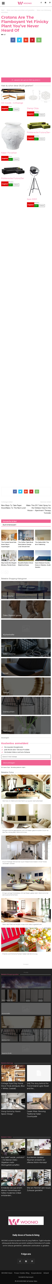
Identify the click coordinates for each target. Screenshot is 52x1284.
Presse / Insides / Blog (21, 1273)
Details (16, 109)
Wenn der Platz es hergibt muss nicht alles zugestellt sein (22, 924)
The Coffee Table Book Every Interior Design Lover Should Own (25, 544)
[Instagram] (45, 2)
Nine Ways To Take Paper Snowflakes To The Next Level (13, 506)
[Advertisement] (26, 60)
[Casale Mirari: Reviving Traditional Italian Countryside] (39, 1101)
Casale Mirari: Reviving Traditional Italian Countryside (36, 1114)
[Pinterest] (50, 2)
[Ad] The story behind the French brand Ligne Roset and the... (38, 1086)
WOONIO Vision (6, 1273)
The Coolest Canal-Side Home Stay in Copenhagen (8, 544)
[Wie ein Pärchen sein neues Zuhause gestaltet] (39, 1177)
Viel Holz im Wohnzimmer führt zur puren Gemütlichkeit (22, 801)
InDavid (46, 1273)
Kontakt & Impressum (26, 1277)
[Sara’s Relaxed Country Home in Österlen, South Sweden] (43, 555)
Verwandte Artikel (10, 521)
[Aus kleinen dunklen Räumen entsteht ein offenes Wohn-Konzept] (39, 1147)
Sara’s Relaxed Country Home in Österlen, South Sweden (43, 565)
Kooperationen (36, 1273)
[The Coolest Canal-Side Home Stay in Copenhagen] (9, 535)
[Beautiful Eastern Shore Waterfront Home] (26, 555)
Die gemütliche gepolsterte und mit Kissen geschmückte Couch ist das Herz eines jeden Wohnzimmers (25, 831)
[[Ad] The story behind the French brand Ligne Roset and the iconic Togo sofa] (39, 1073)
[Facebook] (41, 2)
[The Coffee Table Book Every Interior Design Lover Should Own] (26, 535)
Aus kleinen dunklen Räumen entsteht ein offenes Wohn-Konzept (37, 1160)
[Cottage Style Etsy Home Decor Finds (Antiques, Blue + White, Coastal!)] (13, 1073)
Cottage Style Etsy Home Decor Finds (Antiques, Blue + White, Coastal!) (13, 1086)
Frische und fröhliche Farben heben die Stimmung (19, 954)
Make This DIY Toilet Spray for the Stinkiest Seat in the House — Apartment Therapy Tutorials (38, 509)
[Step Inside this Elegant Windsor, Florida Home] (9, 555)
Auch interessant (9, 525)
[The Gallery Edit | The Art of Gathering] (43, 535)
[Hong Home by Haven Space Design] (13, 1101)
